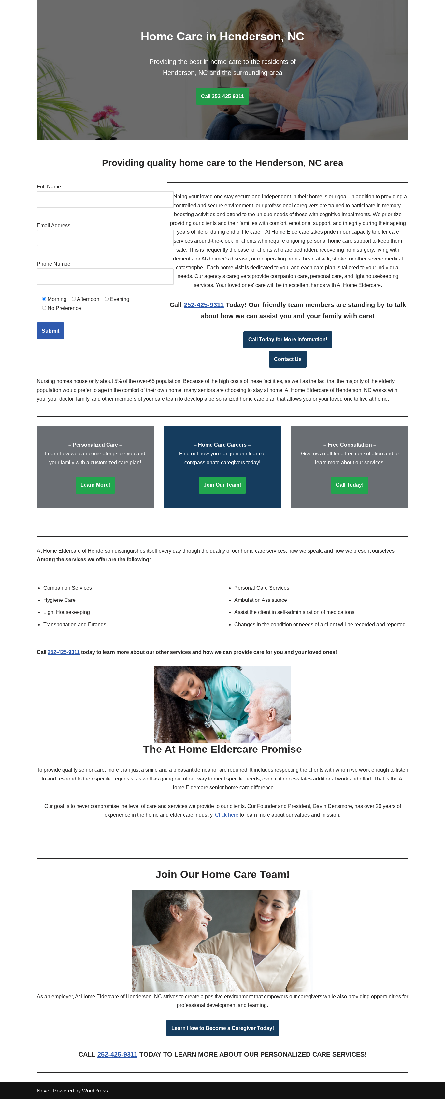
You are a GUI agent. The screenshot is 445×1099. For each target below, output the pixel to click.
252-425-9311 (204, 304)
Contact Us (288, 359)
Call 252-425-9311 (222, 96)
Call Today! (350, 485)
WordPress (95, 1090)
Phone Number (54, 264)
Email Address (53, 225)
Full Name (49, 186)
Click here (226, 815)
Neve (43, 1090)
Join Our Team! (222, 485)
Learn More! (95, 485)
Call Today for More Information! (287, 339)
